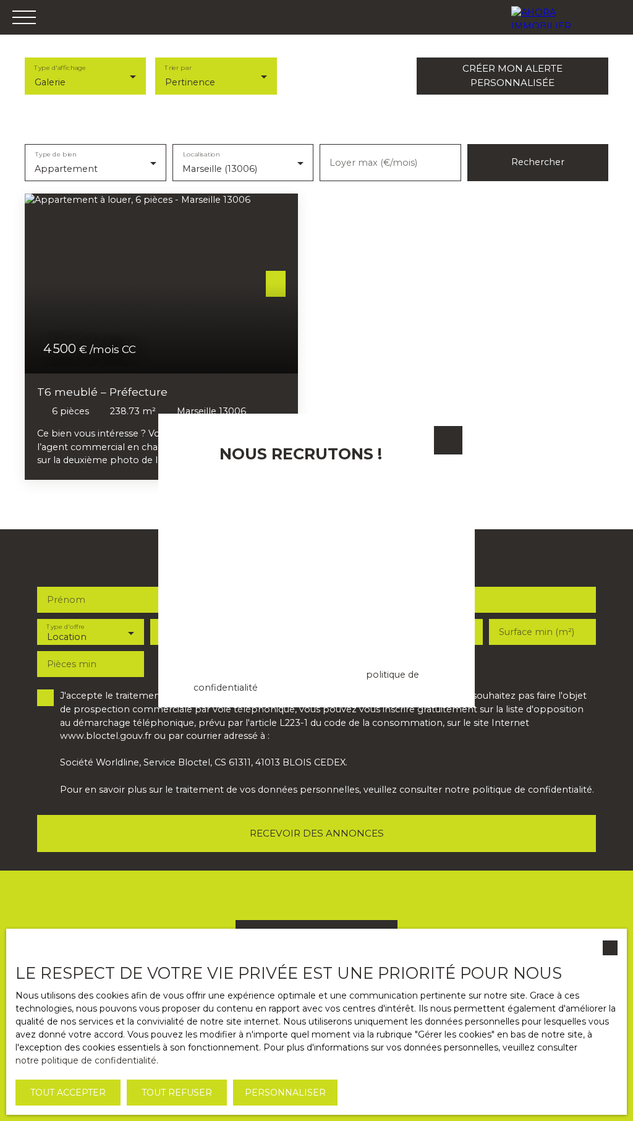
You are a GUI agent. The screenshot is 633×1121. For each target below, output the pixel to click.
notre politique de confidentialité (85, 1060)
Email (193, 482)
